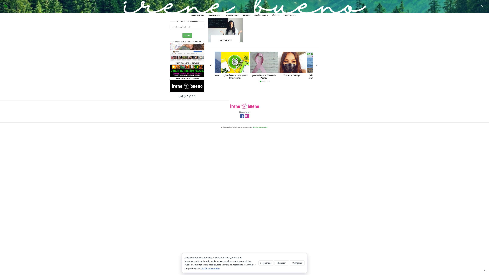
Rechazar (281, 263)
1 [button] (258, 81)
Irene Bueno (197, 15)
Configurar (297, 263)
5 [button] (265, 81)
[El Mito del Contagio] (265, 62)
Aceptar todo (265, 263)
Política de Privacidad (260, 127)
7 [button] (269, 81)
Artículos (260, 15)
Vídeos (276, 15)
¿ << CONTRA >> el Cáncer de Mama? (236, 76)
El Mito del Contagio (264, 75)
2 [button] (260, 81)
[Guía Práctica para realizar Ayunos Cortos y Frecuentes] (293, 62)
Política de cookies (210, 268)
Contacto (290, 15)
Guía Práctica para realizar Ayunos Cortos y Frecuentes (293, 76)
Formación (214, 15)
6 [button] (267, 81)
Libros (246, 15)
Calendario (232, 15)
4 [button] (263, 81)
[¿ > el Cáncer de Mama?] (236, 62)
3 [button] (262, 81)
